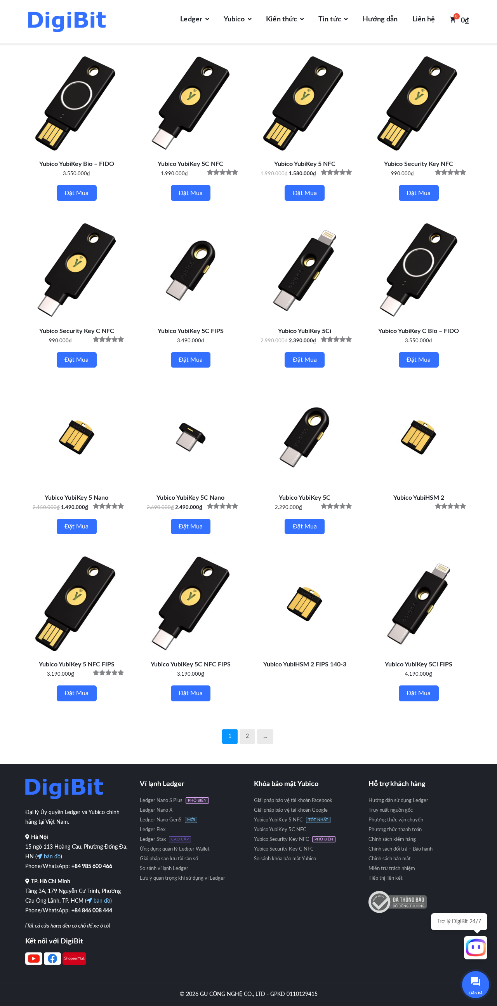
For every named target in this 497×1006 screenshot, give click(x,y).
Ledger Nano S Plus (161, 800)
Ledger (191, 19)
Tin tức (329, 19)
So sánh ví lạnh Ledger (164, 868)
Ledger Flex (152, 829)
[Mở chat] (475, 947)
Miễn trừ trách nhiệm (391, 868)
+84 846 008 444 (91, 911)
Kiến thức (281, 19)
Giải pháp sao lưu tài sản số (169, 858)
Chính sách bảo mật (389, 858)
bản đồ (51, 857)
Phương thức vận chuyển (395, 820)
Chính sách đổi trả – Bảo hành (400, 849)
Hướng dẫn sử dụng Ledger (398, 800)
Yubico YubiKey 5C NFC (280, 829)
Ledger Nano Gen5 (161, 820)
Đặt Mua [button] (76, 193)
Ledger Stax (153, 839)
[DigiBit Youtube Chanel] (33, 963)
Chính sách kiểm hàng (392, 839)
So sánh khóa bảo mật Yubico (285, 858)
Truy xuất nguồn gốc (390, 810)
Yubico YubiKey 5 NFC (278, 820)
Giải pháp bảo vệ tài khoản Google (291, 810)
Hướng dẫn (380, 19)
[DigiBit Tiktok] (74, 963)
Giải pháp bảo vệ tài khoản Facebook (293, 800)
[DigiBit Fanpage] (52, 963)
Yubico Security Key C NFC (284, 849)
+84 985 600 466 (91, 866)
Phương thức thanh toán (395, 829)
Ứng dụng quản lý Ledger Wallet (175, 849)
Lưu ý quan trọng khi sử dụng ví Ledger (182, 878)
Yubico (234, 19)
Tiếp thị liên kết (385, 878)
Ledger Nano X (156, 810)
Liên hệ (423, 19)
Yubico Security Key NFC (281, 839)
